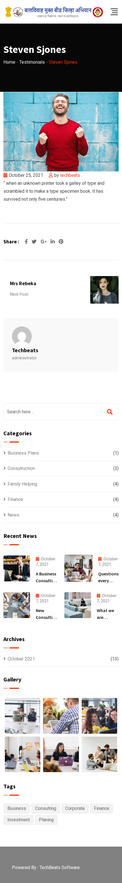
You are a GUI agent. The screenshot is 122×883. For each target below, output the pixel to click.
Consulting (45, 808)
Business (16, 808)
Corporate (75, 808)
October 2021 (21, 659)
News (13, 515)
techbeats (70, 175)
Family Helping (22, 484)
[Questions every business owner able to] (78, 568)
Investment (18, 819)
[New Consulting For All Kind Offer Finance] (16, 605)
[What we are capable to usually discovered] (77, 605)
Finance (15, 499)
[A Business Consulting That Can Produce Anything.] (16, 568)
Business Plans (23, 453)
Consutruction (21, 468)
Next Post (19, 294)
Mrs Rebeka (23, 283)
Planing (46, 819)
